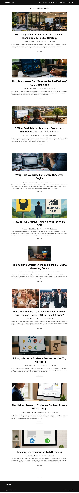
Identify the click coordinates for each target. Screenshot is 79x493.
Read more (40, 51)
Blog (61, 2)
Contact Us (65, 2)
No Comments (52, 41)
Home (40, 2)
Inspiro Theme (66, 490)
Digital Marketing (34, 41)
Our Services (51, 2)
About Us (45, 2)
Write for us (8, 484)
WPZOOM (72, 490)
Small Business (39, 272)
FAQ (57, 2)
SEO (39, 41)
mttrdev (27, 41)
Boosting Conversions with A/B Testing (39, 452)
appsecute (9, 2)
